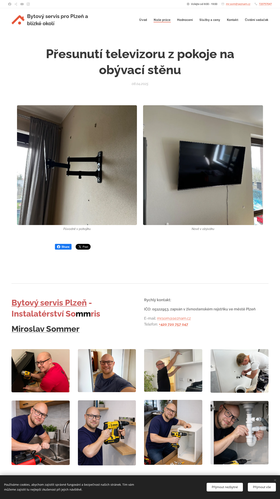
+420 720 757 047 (173, 324)
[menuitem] (144, 20)
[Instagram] (28, 4)
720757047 (265, 4)
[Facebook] (9, 4)
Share (65, 246)
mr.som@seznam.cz (238, 4)
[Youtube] (22, 4)
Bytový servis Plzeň (49, 302)
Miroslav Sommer (45, 329)
